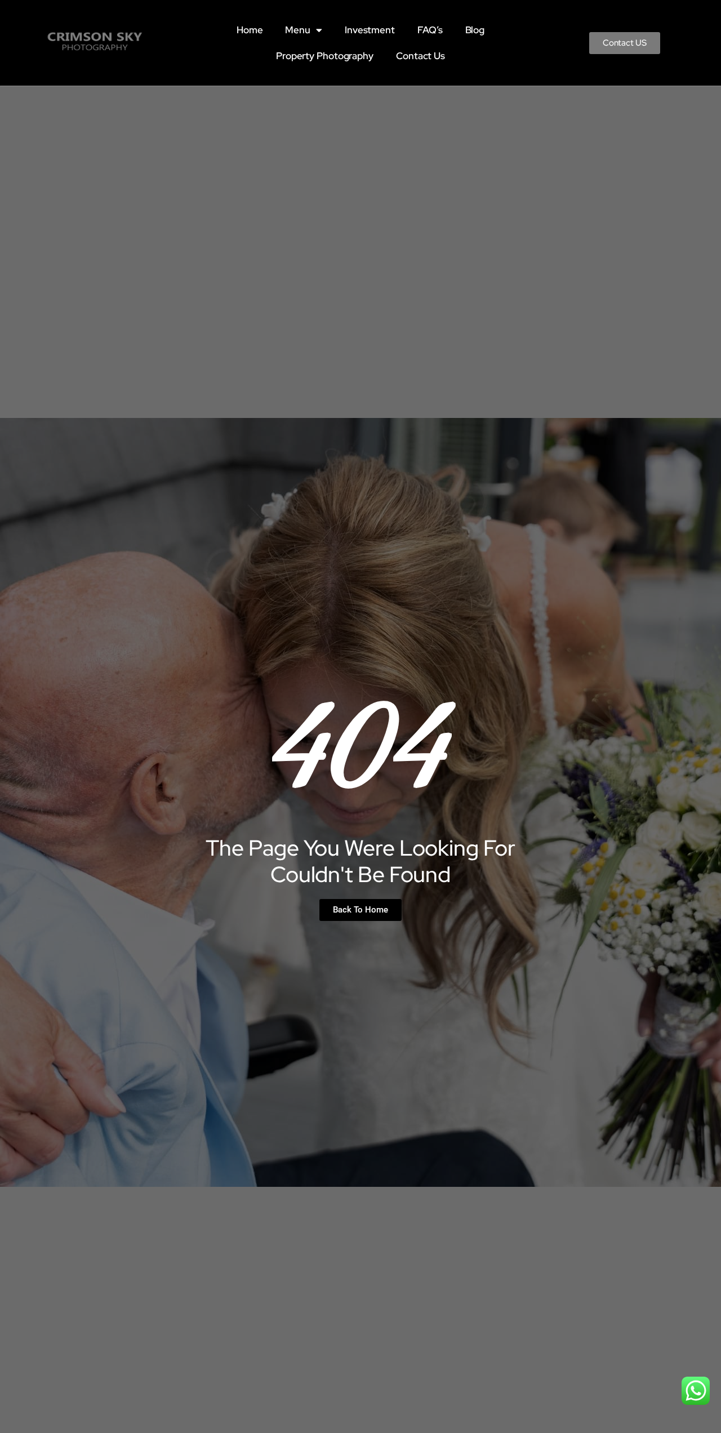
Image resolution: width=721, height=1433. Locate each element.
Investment (370, 30)
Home (250, 30)
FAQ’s (430, 30)
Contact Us (420, 56)
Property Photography (324, 56)
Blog (475, 30)
